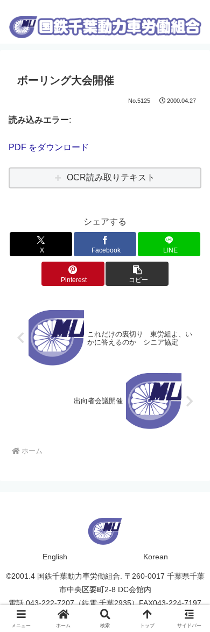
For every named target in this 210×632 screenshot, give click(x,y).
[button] (137, 274)
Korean (155, 556)
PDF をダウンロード (49, 147)
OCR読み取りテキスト (111, 177)
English (55, 556)
